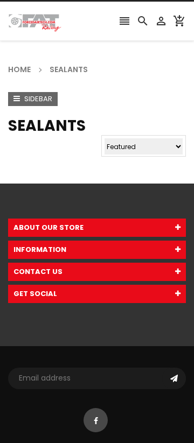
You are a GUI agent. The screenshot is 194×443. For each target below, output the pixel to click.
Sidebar (37, 99)
